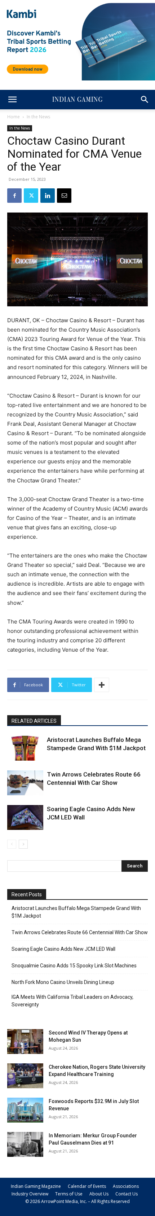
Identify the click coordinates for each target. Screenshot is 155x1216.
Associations (126, 1186)
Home (13, 117)
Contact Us (126, 1194)
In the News (38, 117)
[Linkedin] (47, 195)
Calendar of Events (87, 1186)
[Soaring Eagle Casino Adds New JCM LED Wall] (25, 817)
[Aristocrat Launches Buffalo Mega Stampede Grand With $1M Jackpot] (25, 748)
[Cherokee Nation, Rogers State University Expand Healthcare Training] (25, 1075)
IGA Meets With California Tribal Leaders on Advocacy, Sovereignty (72, 1000)
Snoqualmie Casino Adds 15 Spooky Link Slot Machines (74, 965)
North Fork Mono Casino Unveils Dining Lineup (63, 982)
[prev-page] (11, 844)
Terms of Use (69, 1194)
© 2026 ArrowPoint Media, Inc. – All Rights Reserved (77, 1201)
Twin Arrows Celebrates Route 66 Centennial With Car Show (80, 932)
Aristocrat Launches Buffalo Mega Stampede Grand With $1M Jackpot (76, 912)
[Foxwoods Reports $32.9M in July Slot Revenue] (25, 1110)
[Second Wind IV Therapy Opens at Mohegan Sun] (25, 1041)
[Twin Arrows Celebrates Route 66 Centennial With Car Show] (25, 782)
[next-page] (23, 844)
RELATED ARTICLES (34, 721)
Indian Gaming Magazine (36, 1186)
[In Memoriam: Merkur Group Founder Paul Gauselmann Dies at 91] (25, 1144)
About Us (98, 1194)
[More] (101, 685)
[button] (12, 99)
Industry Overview (30, 1194)
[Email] (64, 195)
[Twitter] (31, 195)
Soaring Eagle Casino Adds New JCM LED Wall (63, 949)
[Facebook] (14, 195)
